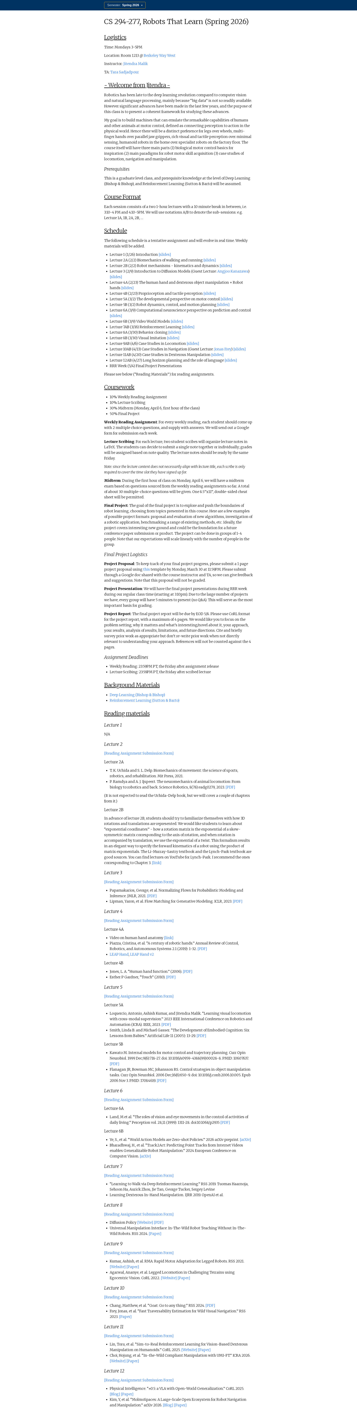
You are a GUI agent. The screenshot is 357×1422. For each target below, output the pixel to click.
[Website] (145, 1222)
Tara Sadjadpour (124, 72)
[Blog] (115, 1394)
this (146, 569)
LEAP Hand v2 (142, 954)
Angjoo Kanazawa (232, 271)
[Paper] (155, 1234)
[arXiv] (245, 1140)
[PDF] (230, 787)
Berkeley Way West (160, 55)
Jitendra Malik (135, 64)
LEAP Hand (119, 954)
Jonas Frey (222, 349)
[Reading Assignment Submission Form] (139, 753)
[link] (156, 863)
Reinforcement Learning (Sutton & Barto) (144, 700)
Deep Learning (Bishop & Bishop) (137, 695)
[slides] (165, 254)
